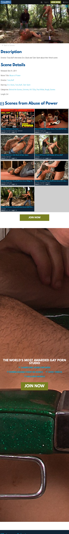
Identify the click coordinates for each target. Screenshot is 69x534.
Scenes (52, 89)
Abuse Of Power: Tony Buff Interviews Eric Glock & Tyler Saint (51, 181)
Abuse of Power (15, 75)
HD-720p (32, 89)
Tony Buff (10, 80)
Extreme (26, 89)
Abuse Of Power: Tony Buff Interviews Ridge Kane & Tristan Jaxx (17, 181)
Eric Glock (10, 85)
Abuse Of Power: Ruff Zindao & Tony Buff (49, 155)
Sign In (46, 2)
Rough (47, 89)
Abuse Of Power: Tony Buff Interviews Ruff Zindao (17, 207)
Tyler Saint (26, 85)
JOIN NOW (55, 2)
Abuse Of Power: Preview (9, 129)
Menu (66, 2)
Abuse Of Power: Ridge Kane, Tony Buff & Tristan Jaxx (51, 129)
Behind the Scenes (15, 89)
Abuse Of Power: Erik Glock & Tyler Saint (14, 155)
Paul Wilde (40, 89)
